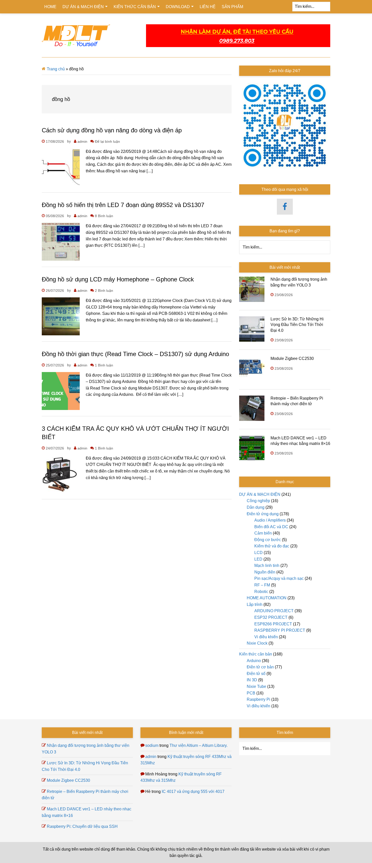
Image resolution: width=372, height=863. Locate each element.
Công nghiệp (258, 501)
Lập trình (254, 604)
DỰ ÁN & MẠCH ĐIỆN (259, 494)
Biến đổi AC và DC (271, 527)
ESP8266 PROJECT (273, 624)
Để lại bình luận (107, 141)
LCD (258, 552)
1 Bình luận (104, 365)
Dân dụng (255, 507)
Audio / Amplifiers (270, 520)
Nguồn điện (264, 572)
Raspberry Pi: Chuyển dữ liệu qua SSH (82, 826)
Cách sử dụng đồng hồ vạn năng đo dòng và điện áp (112, 130)
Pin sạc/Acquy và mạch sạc (279, 578)
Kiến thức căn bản (255, 654)
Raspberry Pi (258, 699)
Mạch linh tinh (266, 565)
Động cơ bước (267, 540)
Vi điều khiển (266, 637)
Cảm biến (263, 533)
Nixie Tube (256, 686)
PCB (251, 693)
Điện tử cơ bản (260, 667)
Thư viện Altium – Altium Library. (199, 745)
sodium (151, 745)
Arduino (254, 661)
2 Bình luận (104, 291)
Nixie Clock (257, 643)
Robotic (261, 591)
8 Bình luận (104, 216)
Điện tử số (256, 673)
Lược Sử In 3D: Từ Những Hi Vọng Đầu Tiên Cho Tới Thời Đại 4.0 (297, 325)
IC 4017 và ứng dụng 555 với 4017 (193, 791)
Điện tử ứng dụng (263, 514)
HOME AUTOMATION (266, 598)
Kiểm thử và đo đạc (271, 546)
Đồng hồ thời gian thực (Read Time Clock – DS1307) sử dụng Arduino (135, 354)
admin (150, 756)
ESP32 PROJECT (270, 617)
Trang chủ (56, 69)
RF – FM (262, 585)
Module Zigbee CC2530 (292, 358)
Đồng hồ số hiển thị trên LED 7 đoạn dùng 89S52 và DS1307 (123, 204)
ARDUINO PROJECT (274, 611)
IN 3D (252, 680)
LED (258, 559)
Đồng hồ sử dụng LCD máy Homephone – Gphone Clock (118, 279)
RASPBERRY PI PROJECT (279, 630)
